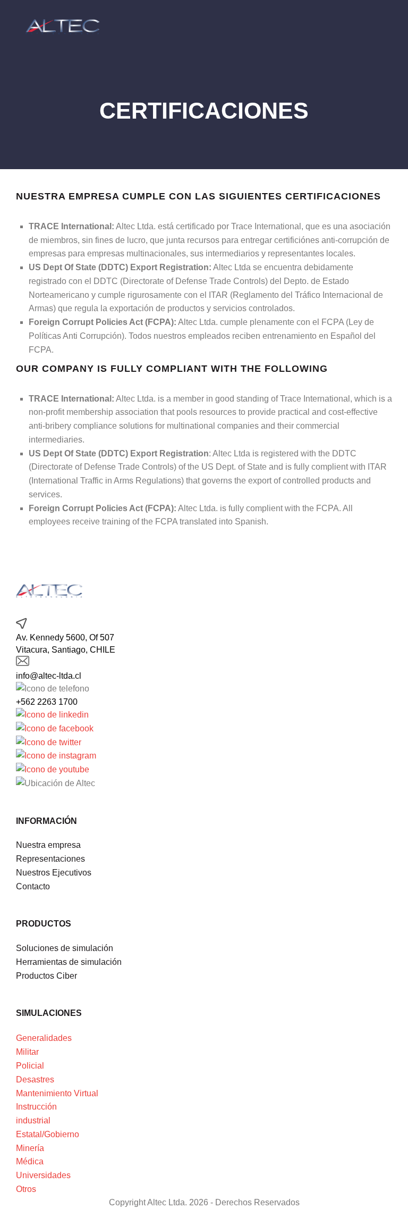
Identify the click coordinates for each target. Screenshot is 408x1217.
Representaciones (50, 858)
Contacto (33, 886)
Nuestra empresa (48, 844)
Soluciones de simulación (64, 948)
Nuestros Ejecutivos (53, 872)
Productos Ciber (46, 975)
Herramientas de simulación (69, 961)
